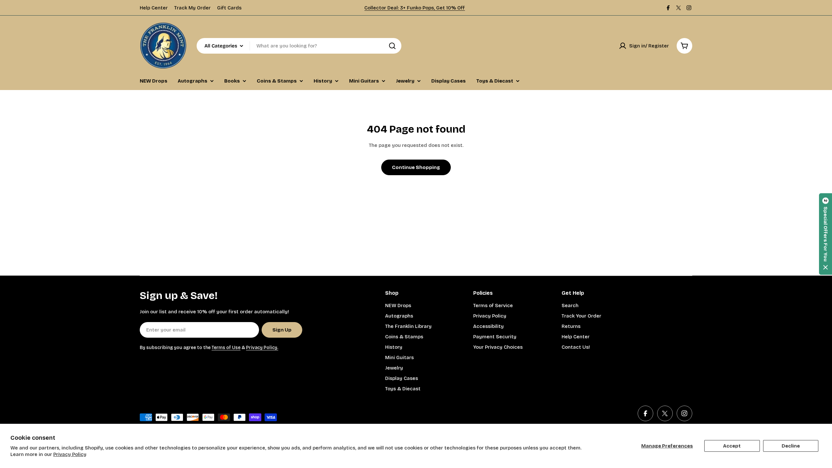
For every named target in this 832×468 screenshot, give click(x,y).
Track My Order (192, 8)
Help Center (154, 8)
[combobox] (299, 46)
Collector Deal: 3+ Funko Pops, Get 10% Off (414, 8)
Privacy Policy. (262, 347)
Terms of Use (226, 347)
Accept (732, 446)
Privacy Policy (69, 454)
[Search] (392, 46)
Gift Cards (229, 8)
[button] (825, 234)
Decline (791, 446)
